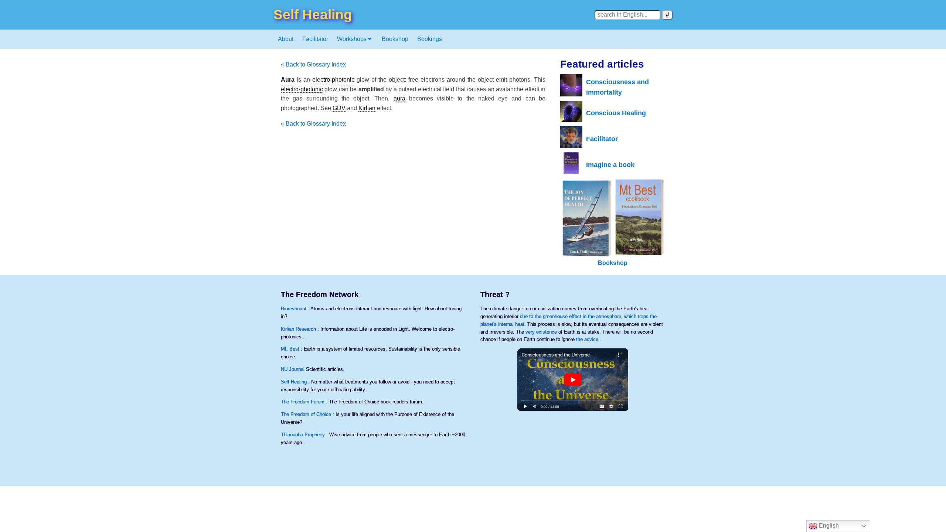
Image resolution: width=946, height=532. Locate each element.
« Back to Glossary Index (313, 64)
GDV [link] (339, 108)
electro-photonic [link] (333, 79)
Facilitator (315, 39)
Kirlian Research (298, 329)
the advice (587, 339)
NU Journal (292, 369)
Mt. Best (290, 349)
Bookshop (395, 39)
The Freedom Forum (302, 402)
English (828, 525)
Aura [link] (288, 79)
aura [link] (399, 98)
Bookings (429, 39)
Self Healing (294, 382)
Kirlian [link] (366, 108)
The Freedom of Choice (306, 414)
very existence (541, 332)
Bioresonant (293, 308)
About (285, 39)
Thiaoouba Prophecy (303, 434)
